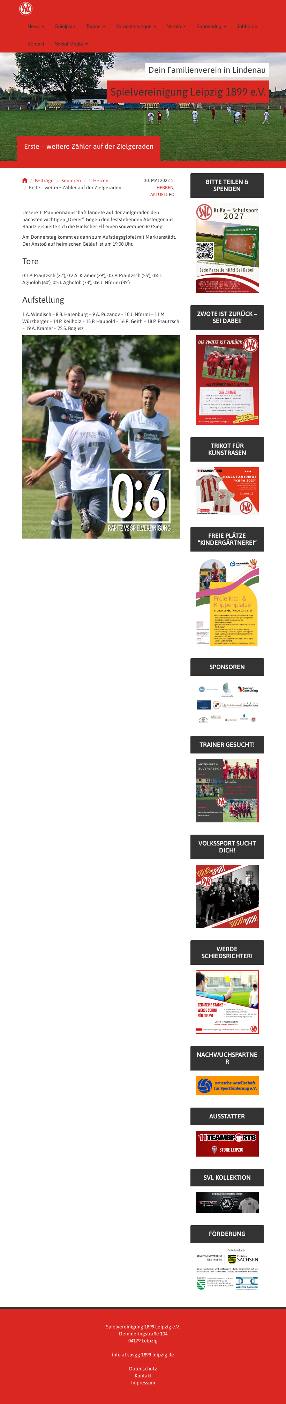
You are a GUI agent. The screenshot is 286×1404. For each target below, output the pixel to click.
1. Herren (98, 180)
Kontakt (36, 44)
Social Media (69, 44)
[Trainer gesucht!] (227, 790)
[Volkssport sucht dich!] (227, 896)
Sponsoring (209, 26)
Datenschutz (143, 1368)
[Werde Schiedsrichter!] (227, 1001)
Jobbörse (247, 26)
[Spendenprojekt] (227, 248)
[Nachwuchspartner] (227, 1085)
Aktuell (159, 194)
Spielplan (65, 26)
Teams (94, 26)
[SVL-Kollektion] (227, 1202)
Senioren (71, 180)
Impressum (143, 1382)
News (34, 26)
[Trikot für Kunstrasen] (227, 490)
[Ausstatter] (227, 1143)
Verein (174, 26)
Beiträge (44, 180)
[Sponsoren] (227, 702)
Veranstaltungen (134, 26)
